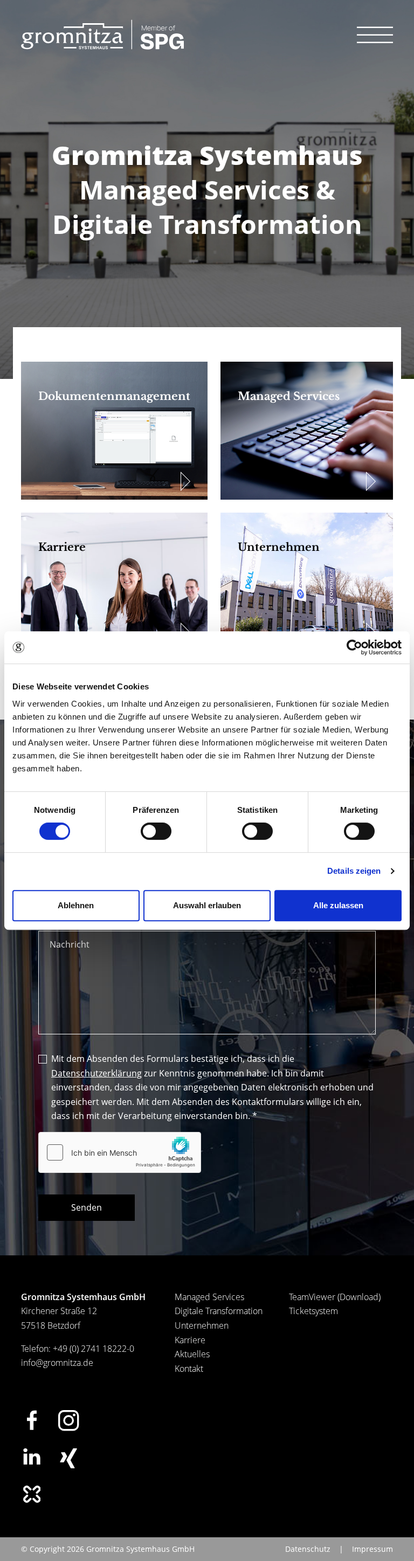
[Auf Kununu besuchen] (32, 1494)
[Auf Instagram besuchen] (68, 1420)
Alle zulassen (338, 905)
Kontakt (189, 1368)
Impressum (372, 1549)
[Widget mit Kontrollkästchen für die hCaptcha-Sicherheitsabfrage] (119, 1152)
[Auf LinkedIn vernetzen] (32, 1456)
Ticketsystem (313, 1311)
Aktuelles (192, 1354)
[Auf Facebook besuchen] (32, 1420)
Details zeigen (354, 870)
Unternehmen (202, 1325)
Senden (86, 1207)
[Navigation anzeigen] (375, 34)
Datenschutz (307, 1549)
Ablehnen (76, 905)
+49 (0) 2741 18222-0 (93, 1349)
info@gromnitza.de (57, 1363)
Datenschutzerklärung (96, 1073)
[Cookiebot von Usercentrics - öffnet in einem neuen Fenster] (354, 647)
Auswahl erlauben (207, 905)
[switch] (156, 831)
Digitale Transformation (219, 1311)
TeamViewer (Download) (335, 1297)
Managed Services (209, 1297)
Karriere (190, 1340)
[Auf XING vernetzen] (68, 1458)
